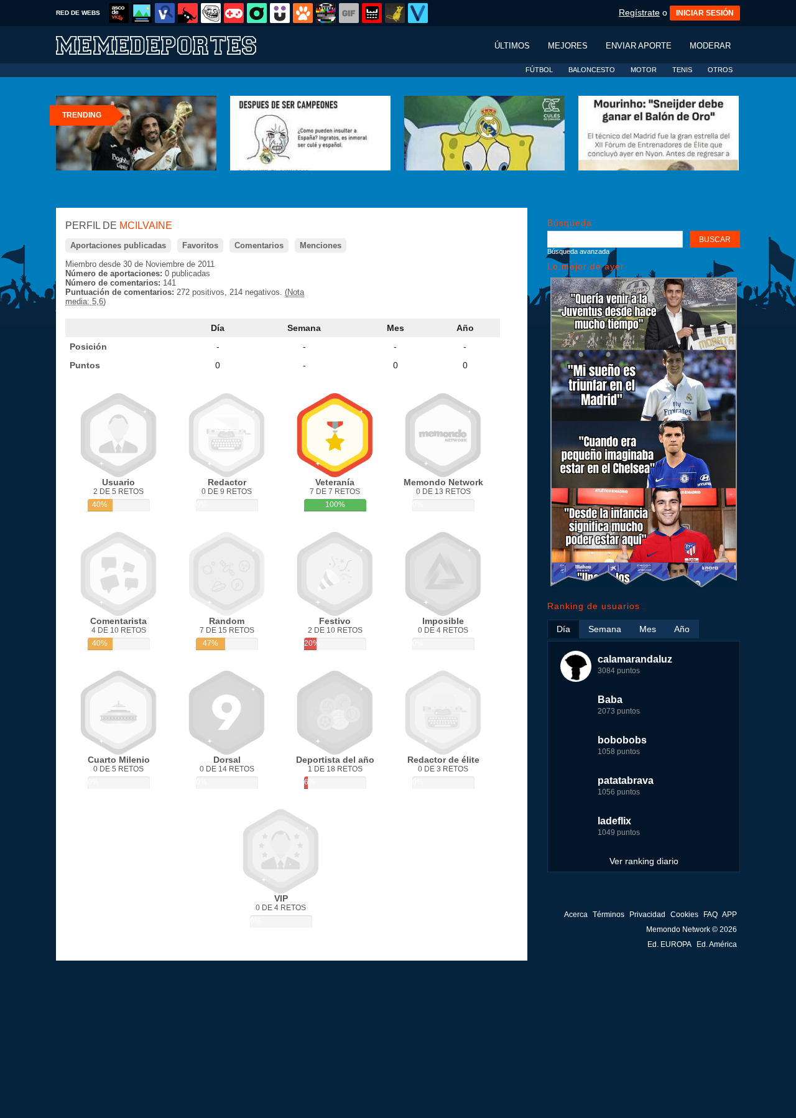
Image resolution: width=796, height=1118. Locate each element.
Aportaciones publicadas (118, 245)
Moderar (710, 45)
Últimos (512, 45)
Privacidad (647, 914)
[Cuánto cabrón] (211, 13)
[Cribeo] (257, 13)
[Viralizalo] (418, 13)
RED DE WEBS (78, 12)
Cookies (684, 914)
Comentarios (259, 245)
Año (465, 328)
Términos (608, 914)
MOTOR (644, 69)
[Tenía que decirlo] (372, 13)
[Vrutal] (234, 13)
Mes (395, 328)
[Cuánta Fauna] (303, 13)
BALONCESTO (591, 69)
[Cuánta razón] (142, 13)
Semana (304, 328)
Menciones (320, 245)
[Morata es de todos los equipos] (643, 585)
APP (729, 914)
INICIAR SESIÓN (705, 13)
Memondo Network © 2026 (691, 929)
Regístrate (639, 12)
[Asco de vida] (119, 13)
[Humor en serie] (280, 13)
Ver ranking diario (643, 861)
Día (217, 328)
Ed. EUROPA (669, 944)
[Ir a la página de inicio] (168, 44)
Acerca (576, 914)
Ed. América (716, 944)
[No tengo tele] (326, 13)
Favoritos (200, 245)
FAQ (710, 914)
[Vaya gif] (349, 13)
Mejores (568, 45)
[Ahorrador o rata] (395, 13)
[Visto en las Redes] (165, 13)
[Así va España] (188, 13)
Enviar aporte (639, 45)
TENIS (682, 69)
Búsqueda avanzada (578, 251)
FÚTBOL (539, 69)
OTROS (720, 69)
